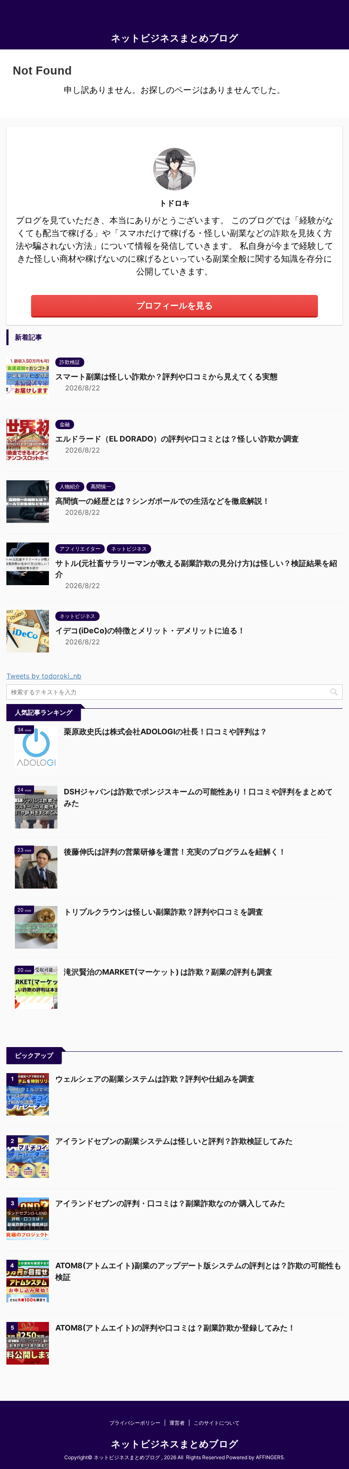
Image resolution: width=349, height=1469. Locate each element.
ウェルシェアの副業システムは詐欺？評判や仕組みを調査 (155, 1078)
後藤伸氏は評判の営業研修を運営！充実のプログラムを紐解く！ (175, 851)
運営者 (177, 1423)
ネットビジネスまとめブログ (174, 37)
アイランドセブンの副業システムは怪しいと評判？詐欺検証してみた (174, 1141)
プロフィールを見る (174, 305)
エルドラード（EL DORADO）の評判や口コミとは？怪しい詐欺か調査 (177, 438)
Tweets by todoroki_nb (43, 676)
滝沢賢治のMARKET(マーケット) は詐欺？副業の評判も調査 (168, 971)
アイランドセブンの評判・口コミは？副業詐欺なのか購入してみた (170, 1203)
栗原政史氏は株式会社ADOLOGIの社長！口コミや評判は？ (165, 731)
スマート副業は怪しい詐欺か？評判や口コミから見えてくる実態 (166, 376)
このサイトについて (217, 1423)
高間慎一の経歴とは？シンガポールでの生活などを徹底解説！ (162, 500)
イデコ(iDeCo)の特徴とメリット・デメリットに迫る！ (150, 630)
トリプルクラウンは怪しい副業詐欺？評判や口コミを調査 (163, 911)
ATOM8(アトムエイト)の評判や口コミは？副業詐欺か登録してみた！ (175, 1327)
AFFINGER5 (269, 1457)
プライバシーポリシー (134, 1423)
